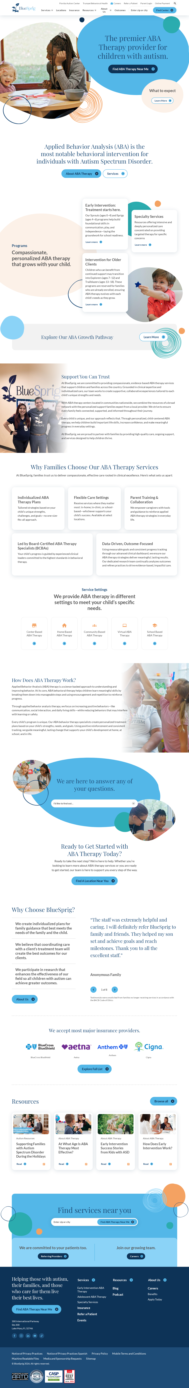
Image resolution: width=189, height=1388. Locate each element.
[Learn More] (69, 1377)
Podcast (118, 1294)
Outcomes (120, 10)
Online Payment (162, 3)
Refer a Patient (130, 3)
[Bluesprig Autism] (23, 7)
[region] (133, 952)
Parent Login (146, 3)
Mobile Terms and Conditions (129, 1353)
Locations (61, 10)
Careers (117, 3)
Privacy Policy (100, 1353)
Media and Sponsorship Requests (62, 1358)
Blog (115, 1288)
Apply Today (155, 1299)
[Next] (115, 990)
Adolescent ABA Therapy (91, 1296)
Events (81, 1320)
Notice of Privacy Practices (27, 1353)
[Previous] (93, 990)
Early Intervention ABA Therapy (90, 1289)
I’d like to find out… (63, 803)
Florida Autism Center (69, 3)
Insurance (74, 10)
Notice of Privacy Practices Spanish (67, 1353)
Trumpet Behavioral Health (95, 3)
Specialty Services (87, 1302)
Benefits (152, 1294)
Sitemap (91, 1358)
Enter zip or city (139, 10)
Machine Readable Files (25, 1358)
